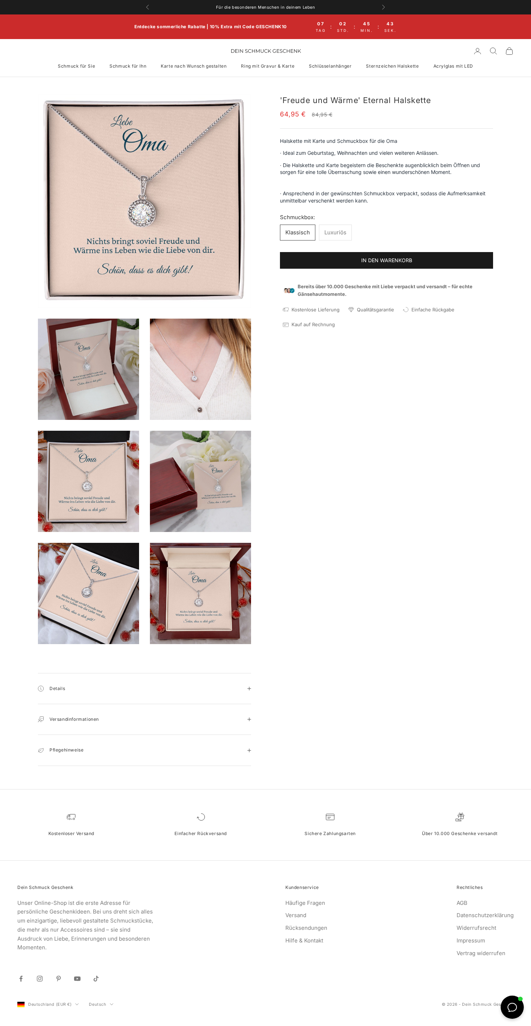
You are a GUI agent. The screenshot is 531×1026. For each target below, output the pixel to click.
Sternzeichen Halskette (392, 66)
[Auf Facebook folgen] (21, 978)
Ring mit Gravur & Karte (267, 66)
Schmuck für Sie (76, 66)
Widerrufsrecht (476, 927)
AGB (462, 902)
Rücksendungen (306, 927)
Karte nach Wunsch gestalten (193, 66)
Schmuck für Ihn (127, 66)
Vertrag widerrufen (481, 953)
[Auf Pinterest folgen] (58, 978)
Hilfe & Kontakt (304, 940)
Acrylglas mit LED (453, 66)
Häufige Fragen (305, 902)
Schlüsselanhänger (330, 66)
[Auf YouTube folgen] (77, 978)
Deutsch (97, 1004)
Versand (295, 915)
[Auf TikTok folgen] (96, 978)
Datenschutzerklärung (485, 915)
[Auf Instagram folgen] (39, 978)
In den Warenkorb (386, 260)
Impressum (471, 940)
